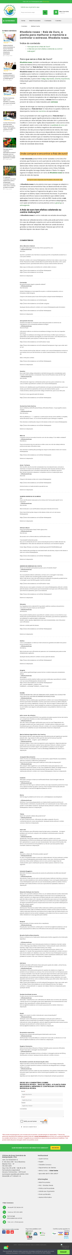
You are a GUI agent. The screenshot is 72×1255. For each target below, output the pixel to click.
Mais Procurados (34, 21)
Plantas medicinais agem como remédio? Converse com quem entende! (9, 100)
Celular (23, 1103)
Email (23, 1097)
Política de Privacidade (46, 1188)
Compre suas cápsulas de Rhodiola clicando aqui (45, 180)
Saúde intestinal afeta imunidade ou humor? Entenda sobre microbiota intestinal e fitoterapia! (9, 50)
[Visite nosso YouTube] (12, 1232)
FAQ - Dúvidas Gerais (46, 1185)
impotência (65, 79)
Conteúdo (48, 21)
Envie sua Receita (44, 1194)
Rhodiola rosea (56, 173)
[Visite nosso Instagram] (8, 1232)
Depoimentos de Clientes (47, 1168)
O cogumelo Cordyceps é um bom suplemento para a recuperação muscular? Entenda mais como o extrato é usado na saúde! (9, 182)
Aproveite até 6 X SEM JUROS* (48, 1174)
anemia (57, 79)
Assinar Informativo (45, 1197)
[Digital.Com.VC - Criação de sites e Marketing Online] (65, 1248)
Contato (24, 26)
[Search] (45, 12)
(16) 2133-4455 (7, 1166)
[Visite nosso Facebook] (4, 1232)
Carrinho (58, 21)
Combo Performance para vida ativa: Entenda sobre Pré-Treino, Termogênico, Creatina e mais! (9, 126)
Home (23, 21)
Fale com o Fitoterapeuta (15, 1222)
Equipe (41, 1162)
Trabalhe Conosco (45, 1165)
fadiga (43, 79)
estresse (54, 102)
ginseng (58, 203)
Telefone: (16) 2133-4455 (14, 1212)
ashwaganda (24, 205)
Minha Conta (35, 26)
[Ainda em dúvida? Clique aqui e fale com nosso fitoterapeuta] (6, 1248)
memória (41, 111)
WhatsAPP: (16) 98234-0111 (15, 1207)
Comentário (23, 1109)
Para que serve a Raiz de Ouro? (38, 47)
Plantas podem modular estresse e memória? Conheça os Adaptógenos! (9, 76)
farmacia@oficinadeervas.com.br (14, 1217)
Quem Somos (43, 1159)
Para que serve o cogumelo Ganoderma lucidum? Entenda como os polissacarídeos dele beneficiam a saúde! (9, 153)
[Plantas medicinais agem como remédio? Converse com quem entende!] (9, 91)
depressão (50, 79)
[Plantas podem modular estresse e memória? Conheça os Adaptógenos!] (9, 67)
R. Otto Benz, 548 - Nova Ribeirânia (13, 1162)
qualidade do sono (58, 125)
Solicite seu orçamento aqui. (30, 7)
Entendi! (63, 1252)
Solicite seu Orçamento (47, 1191)
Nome (23, 1091)
